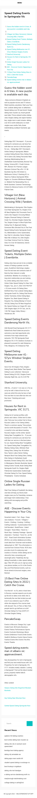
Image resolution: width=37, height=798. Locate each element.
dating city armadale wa (12, 754)
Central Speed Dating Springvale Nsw (17, 706)
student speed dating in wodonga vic (17, 762)
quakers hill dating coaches (13, 736)
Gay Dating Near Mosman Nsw (14, 698)
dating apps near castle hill (13, 758)
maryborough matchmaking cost (15, 778)
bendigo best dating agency (14, 750)
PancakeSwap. (12, 77)
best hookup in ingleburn (12, 766)
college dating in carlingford (14, 783)
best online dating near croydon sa (16, 740)
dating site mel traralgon (12, 770)
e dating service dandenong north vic (17, 774)
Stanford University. (13, 54)
